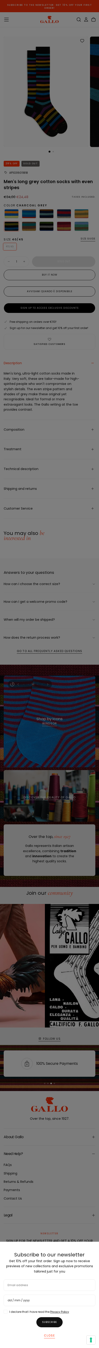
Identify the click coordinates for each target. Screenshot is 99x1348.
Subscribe (49, 1322)
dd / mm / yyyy (19, 1300)
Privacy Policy (59, 1312)
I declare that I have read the (39, 1311)
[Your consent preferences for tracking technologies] (91, 1340)
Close (49, 1335)
